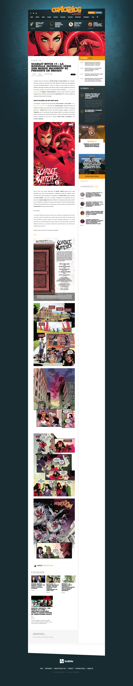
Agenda (49, 17)
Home (31, 17)
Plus (93, 17)
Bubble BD (90, 668)
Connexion (91, 13)
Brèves (37, 17)
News (43, 17)
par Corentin (47, 74)
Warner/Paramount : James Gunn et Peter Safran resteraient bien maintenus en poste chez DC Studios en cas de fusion (91, 80)
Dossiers (70, 17)
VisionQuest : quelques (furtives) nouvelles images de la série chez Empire (91, 74)
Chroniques (86, 17)
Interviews (78, 17)
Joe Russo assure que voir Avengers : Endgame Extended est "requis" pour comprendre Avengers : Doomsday (90, 63)
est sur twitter (46, 565)
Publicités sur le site (60, 668)
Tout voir (90, 58)
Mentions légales (80, 668)
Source (35, 234)
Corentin (39, 565)
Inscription (98, 13)
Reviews (56, 17)
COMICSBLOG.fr (84, 181)
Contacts (70, 668)
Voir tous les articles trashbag (92, 176)
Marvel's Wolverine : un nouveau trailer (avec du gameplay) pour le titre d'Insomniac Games (91, 69)
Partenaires (48, 668)
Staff (41, 668)
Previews (62, 17)
